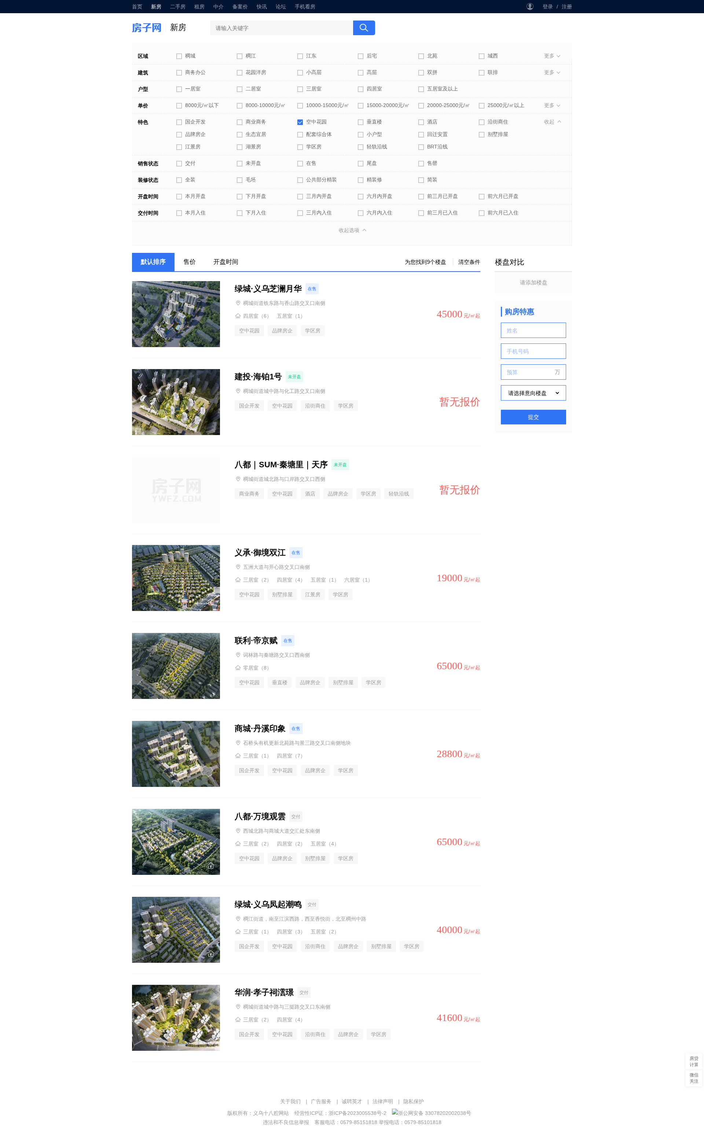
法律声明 (383, 1101)
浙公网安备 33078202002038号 (434, 1113)
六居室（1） (358, 580)
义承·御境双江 (260, 552)
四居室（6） (257, 316)
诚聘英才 (352, 1101)
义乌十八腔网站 (271, 1113)
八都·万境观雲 (260, 816)
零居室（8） (257, 668)
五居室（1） (291, 316)
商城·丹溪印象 (260, 728)
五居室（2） (325, 932)
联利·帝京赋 (256, 640)
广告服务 (321, 1101)
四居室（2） (291, 844)
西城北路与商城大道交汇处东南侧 (281, 831)
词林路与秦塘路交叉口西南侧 (276, 655)
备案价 (240, 7)
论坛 (281, 7)
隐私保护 (413, 1101)
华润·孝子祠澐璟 (264, 992)
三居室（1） (257, 756)
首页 (137, 7)
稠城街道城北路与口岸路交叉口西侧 (284, 479)
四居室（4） (291, 580)
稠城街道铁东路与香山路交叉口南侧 (284, 303)
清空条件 (469, 262)
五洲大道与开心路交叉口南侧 (276, 567)
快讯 (262, 7)
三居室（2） (257, 580)
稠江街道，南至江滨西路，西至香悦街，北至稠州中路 (304, 919)
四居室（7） (291, 756)
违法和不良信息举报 (286, 1122)
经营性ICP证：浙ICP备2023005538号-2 (340, 1113)
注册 (567, 7)
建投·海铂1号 (258, 376)
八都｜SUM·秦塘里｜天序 (281, 464)
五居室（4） (325, 844)
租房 (199, 7)
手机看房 (305, 7)
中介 (218, 7)
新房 (156, 7)
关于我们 (290, 1101)
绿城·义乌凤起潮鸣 (268, 904)
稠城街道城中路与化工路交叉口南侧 (284, 391)
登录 (548, 7)
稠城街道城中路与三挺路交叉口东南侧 (286, 1007)
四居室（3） (291, 932)
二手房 (178, 7)
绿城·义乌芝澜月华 (268, 288)
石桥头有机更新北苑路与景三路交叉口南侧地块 (297, 743)
